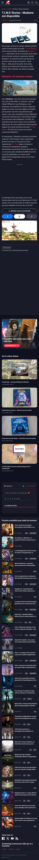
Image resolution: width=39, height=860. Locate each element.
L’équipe (17, 849)
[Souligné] (10, 499)
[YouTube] (12, 838)
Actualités (9, 9)
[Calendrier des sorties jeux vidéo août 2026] (19, 334)
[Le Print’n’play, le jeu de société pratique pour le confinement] (19, 454)
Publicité (11, 849)
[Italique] (8, 499)
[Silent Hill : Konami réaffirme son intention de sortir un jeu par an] (7, 746)
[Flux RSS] (17, 838)
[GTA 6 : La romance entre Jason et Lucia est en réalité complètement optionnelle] (7, 657)
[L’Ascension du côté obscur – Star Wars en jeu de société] (19, 426)
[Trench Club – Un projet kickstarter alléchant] (19, 369)
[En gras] (5, 499)
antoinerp (4, 20)
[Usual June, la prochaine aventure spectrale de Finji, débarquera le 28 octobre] (7, 682)
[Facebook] (3, 838)
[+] (19, 498)
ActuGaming (7, 2)
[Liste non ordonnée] (17, 499)
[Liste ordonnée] (15, 499)
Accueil (4, 9)
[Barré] (12, 499)
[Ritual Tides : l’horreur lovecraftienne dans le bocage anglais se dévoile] (7, 708)
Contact (4, 849)
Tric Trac (15, 144)
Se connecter (31, 486)
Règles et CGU (5, 857)
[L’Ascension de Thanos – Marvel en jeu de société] (19, 397)
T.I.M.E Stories (30, 49)
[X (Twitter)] (7, 838)
